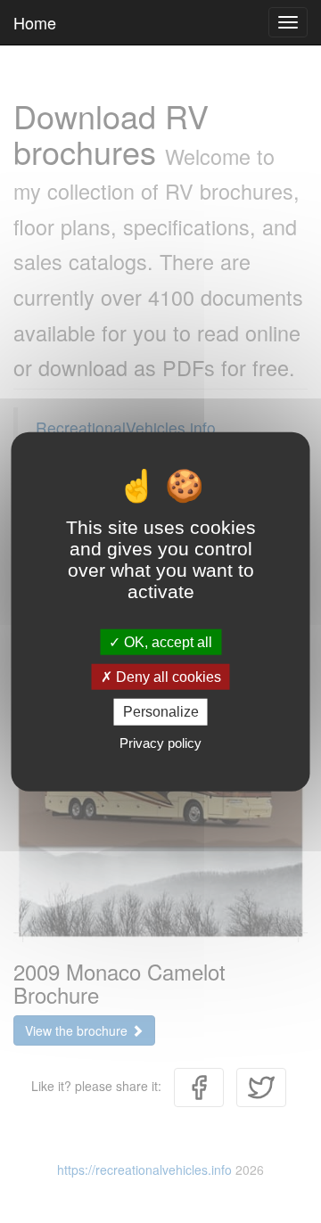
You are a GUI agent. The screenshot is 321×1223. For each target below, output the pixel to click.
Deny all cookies (166, 677)
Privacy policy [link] (160, 742)
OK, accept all (166, 642)
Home (34, 22)
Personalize (161, 711)
